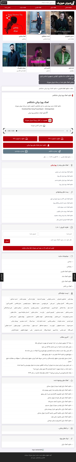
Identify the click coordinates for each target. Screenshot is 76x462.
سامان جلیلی (34, 312)
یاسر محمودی (38, 330)
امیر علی (52, 304)
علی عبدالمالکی (8, 308)
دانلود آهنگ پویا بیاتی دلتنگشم (62, 95)
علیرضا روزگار (47, 330)
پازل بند (42, 312)
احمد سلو (70, 308)
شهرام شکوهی (24, 330)
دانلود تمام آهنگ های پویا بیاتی (36, 145)
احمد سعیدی (23, 321)
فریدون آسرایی (50, 312)
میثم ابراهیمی (27, 304)
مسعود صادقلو (44, 326)
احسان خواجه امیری (24, 312)
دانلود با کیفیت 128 (19, 139)
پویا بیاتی (70, 299)
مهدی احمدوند (41, 299)
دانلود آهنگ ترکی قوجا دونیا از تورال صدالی (59, 386)
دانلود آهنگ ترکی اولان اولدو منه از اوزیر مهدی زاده (56, 390)
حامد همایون (30, 317)
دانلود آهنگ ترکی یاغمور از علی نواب (61, 417)
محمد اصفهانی (61, 326)
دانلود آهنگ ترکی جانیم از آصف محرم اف (59, 402)
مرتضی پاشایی (51, 321)
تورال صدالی (31, 299)
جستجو (4, 3)
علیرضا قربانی (15, 330)
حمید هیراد (70, 326)
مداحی (69, 262)
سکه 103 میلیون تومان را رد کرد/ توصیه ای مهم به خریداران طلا (53, 343)
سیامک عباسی (26, 326)
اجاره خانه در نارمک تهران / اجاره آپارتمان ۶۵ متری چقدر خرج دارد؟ (52, 369)
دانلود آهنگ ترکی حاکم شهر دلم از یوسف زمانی (58, 409)
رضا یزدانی (26, 308)
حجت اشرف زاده (41, 321)
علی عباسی (63, 330)
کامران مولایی (60, 304)
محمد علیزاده (61, 321)
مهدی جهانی (17, 326)
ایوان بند (52, 326)
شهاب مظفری (39, 317)
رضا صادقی (63, 308)
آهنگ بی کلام (67, 286)
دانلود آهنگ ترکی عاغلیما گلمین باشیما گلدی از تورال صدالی (54, 413)
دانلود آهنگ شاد (66, 276)
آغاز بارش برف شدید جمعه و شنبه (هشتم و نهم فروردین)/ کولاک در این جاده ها (48, 351)
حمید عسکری (14, 299)
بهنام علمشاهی (48, 317)
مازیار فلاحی (18, 304)
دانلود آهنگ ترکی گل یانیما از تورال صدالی (59, 398)
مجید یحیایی (59, 312)
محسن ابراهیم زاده (68, 317)
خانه (71, 89)
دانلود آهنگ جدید (55, 106)
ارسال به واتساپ (19, 151)
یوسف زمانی (14, 321)
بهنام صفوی (21, 317)
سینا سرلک (32, 321)
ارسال (7, 241)
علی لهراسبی (45, 304)
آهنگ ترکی (53, 8)
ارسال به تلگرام (53, 151)
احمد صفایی (8, 326)
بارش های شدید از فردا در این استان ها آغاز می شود (56, 347)
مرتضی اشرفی (17, 308)
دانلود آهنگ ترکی (66, 281)
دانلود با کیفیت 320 (54, 139)
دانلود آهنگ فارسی (63, 89)
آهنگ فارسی (38, 8)
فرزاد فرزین (55, 308)
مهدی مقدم (23, 299)
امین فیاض (58, 317)
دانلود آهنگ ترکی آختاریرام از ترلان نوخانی (59, 421)
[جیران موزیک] (66, 2)
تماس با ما (7, 8)
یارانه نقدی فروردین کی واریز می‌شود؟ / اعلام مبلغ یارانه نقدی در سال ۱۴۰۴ (49, 373)
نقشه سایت (23, 8)
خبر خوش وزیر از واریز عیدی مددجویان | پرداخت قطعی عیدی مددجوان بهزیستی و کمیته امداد (44, 365)
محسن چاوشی (51, 299)
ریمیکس (69, 267)
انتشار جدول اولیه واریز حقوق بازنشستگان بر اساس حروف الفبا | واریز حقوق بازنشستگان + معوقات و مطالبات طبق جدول (38, 360)
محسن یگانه (69, 304)
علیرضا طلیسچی (45, 308)
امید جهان (35, 326)
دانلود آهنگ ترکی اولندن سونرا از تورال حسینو (58, 405)
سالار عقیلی (13, 312)
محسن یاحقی (69, 312)
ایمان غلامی (13, 317)
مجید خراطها (36, 304)
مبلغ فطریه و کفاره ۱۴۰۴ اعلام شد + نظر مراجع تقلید (56, 355)
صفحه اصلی (68, 8)
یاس (31, 330)
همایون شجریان (61, 299)
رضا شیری (55, 330)
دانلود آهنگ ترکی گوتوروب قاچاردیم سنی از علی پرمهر (56, 394)
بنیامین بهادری (35, 308)
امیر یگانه (70, 330)
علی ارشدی (70, 321)
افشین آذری (9, 304)
